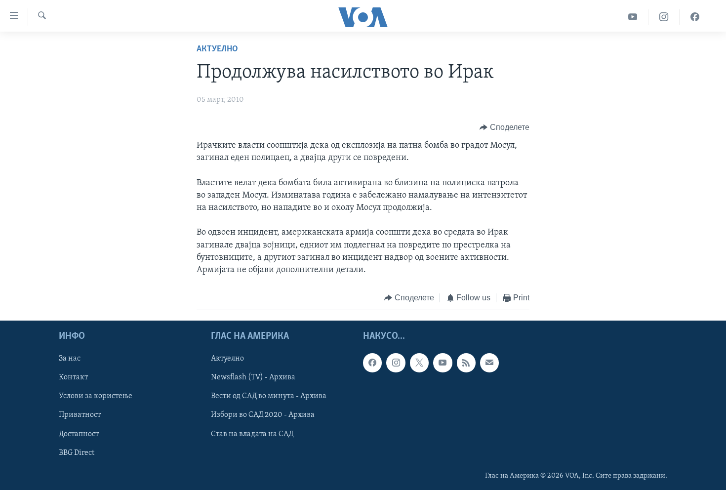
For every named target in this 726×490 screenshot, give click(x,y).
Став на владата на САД (252, 434)
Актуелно (217, 49)
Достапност (79, 434)
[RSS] (466, 362)
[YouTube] (632, 17)
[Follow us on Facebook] (372, 362)
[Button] (504, 127)
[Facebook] (695, 17)
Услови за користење (95, 396)
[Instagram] (664, 17)
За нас (70, 359)
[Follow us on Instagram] (395, 362)
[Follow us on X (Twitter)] (419, 362)
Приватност (80, 415)
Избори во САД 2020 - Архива (263, 415)
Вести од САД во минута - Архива (268, 396)
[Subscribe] (489, 362)
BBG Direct (76, 452)
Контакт (73, 377)
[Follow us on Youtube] (442, 362)
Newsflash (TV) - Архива (253, 377)
